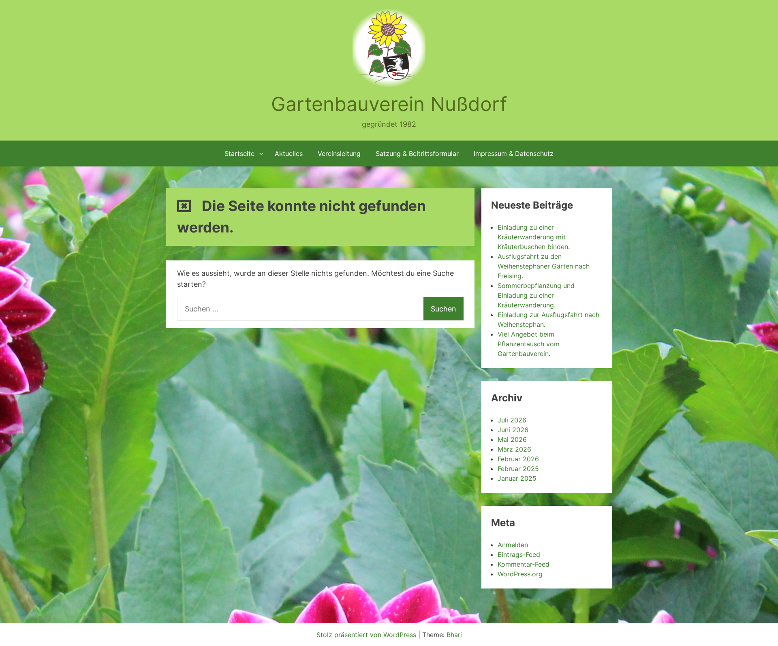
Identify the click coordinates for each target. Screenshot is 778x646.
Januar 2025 (517, 478)
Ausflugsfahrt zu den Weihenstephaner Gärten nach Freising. (544, 266)
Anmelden (513, 545)
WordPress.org (520, 574)
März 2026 (514, 449)
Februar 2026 (518, 459)
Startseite (239, 153)
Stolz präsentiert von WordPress (367, 635)
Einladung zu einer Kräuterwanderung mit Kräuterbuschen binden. (534, 237)
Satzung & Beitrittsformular (417, 153)
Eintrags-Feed (519, 554)
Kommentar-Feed (523, 564)
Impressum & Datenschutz (514, 153)
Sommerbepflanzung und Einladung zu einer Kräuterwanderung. (536, 295)
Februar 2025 (518, 469)
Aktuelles (289, 153)
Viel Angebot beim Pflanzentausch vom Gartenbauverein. (529, 344)
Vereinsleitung (339, 153)
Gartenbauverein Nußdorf (389, 104)
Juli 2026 (512, 420)
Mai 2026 (512, 439)
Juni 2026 (513, 430)
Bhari (454, 635)
